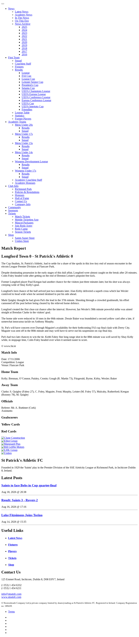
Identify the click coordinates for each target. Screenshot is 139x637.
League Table (22, 112)
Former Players (23, 118)
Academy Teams (17, 121)
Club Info (13, 186)
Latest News (21, 11)
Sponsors (13, 210)
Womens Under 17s (25, 170)
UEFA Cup (28, 103)
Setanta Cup (28, 88)
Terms (11, 611)
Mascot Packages (24, 222)
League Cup (28, 78)
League (26, 72)
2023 (24, 33)
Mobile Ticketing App (26, 219)
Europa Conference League (36, 100)
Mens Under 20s (24, 124)
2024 (24, 30)
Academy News (23, 14)
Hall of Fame (22, 198)
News (11, 8)
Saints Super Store (25, 238)
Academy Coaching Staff (28, 179)
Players (12, 551)
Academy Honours (25, 182)
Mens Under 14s (24, 152)
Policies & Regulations (27, 192)
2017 (24, 51)
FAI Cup (26, 75)
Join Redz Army (23, 225)
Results (19, 69)
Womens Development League (31, 161)
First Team (13, 57)
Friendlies (27, 109)
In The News (22, 17)
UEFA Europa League (34, 94)
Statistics (19, 115)
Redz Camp (21, 228)
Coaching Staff (23, 63)
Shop (11, 234)
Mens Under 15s (24, 143)
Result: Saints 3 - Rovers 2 (19, 500)
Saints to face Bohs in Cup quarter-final (28, 485)
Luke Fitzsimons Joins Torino (22, 515)
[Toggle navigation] (2, 3)
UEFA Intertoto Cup (33, 106)
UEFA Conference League (36, 97)
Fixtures (19, 66)
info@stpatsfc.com (11, 593)
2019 (24, 45)
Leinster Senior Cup (32, 82)
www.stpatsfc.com (11, 597)
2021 (24, 39)
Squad (18, 60)
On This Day (22, 20)
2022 (24, 36)
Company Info (23, 204)
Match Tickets (22, 216)
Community (14, 207)
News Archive (22, 23)
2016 (24, 54)
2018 (24, 48)
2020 (24, 42)
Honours (19, 195)
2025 (24, 26)
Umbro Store (22, 241)
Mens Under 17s (24, 134)
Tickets (12, 213)
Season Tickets (23, 231)
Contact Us (21, 201)
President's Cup (30, 85)
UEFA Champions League (36, 91)
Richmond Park (23, 189)
